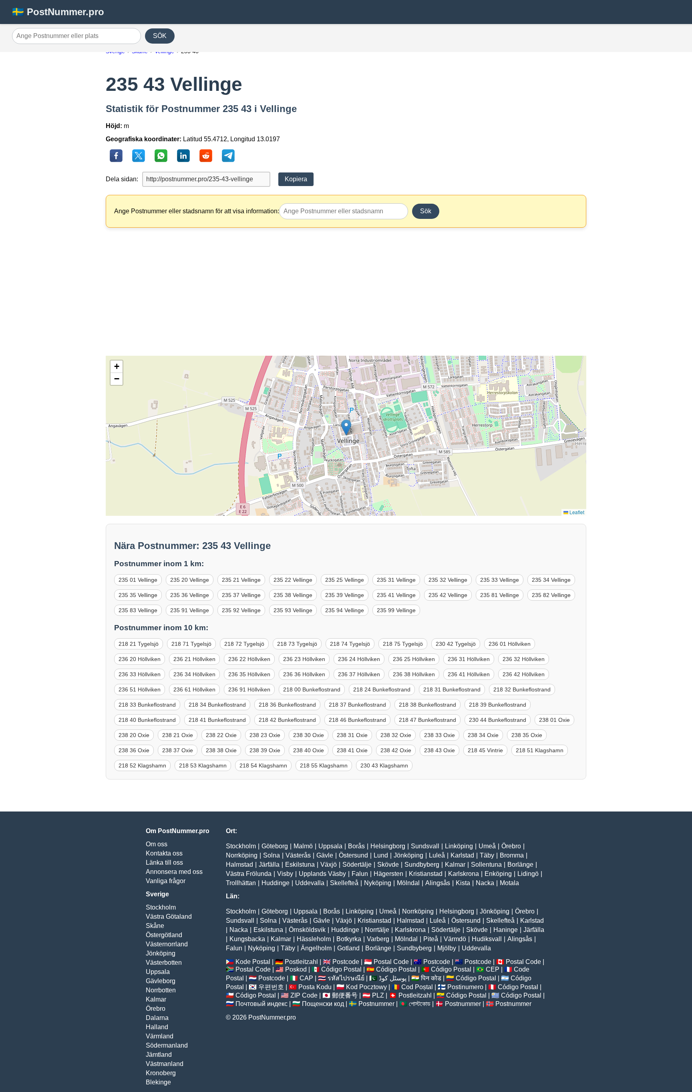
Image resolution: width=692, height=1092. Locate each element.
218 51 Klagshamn (539, 750)
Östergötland (164, 935)
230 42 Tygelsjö (456, 644)
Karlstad (462, 855)
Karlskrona (463, 873)
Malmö (303, 846)
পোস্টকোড (419, 1003)
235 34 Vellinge (551, 580)
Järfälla (269, 864)
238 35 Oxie (526, 735)
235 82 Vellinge (551, 595)
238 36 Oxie (134, 750)
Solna (271, 855)
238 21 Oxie (177, 735)
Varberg (378, 939)
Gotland (348, 948)
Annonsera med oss (174, 871)
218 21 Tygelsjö (139, 644)
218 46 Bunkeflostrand (357, 720)
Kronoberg (161, 1073)
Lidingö (528, 873)
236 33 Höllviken (140, 674)
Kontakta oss (164, 853)
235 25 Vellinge (344, 580)
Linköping (459, 846)
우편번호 (271, 987)
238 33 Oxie (439, 735)
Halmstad (239, 864)
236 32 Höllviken (524, 659)
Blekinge (158, 1082)
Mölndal (408, 883)
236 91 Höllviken (249, 689)
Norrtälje (377, 929)
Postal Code (391, 961)
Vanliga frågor (165, 881)
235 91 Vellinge (189, 610)
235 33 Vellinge (499, 580)
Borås (356, 846)
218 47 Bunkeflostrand (427, 720)
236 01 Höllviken (510, 644)
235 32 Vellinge (447, 580)
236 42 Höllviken (524, 674)
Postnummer (376, 1003)
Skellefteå (344, 883)
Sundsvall (425, 846)
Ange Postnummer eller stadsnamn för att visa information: (196, 211)
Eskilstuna (300, 864)
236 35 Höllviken (249, 674)
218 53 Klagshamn (203, 765)
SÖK (160, 35)
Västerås (298, 855)
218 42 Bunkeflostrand (287, 720)
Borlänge (520, 864)
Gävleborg (160, 981)
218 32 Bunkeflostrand (522, 689)
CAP (306, 978)
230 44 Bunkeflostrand (497, 720)
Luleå (437, 855)
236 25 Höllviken (414, 659)
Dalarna (157, 1017)
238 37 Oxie (177, 750)
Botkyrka (348, 939)
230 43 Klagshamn (384, 765)
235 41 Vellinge (396, 595)
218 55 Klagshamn (324, 765)
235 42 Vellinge (447, 595)
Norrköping (241, 855)
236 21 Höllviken (194, 659)
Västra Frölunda (249, 873)
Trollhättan (241, 883)
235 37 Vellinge (241, 595)
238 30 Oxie (308, 735)
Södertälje (357, 864)
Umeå (487, 846)
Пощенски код (323, 1003)
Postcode (345, 961)
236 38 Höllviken (414, 674)
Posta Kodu (315, 987)
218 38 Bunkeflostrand (427, 704)
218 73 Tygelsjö (297, 644)
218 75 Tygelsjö (403, 644)
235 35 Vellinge (138, 595)
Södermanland (167, 1045)
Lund (381, 855)
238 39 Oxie (264, 750)
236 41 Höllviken (469, 674)
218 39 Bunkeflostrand (497, 704)
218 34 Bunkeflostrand (217, 704)
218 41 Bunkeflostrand (217, 720)
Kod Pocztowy (366, 987)
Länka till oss (164, 862)
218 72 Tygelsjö (244, 644)
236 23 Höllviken (304, 659)
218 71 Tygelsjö (191, 644)
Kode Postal (252, 961)
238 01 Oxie (554, 720)
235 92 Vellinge (241, 610)
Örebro (155, 1008)
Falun (360, 873)
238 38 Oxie (221, 750)
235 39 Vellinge (344, 595)
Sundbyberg (421, 864)
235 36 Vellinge (189, 595)
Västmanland (164, 1063)
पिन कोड (431, 978)
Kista (463, 883)
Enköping (498, 873)
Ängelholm (316, 948)
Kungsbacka (247, 939)
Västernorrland (167, 944)
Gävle (324, 855)
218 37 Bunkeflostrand (357, 704)
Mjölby (446, 948)
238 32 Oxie (395, 735)
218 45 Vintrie (485, 750)
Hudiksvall (487, 939)
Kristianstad (426, 873)
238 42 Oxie (395, 750)
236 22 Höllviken (249, 659)
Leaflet (576, 512)
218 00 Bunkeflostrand (311, 689)
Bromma (512, 855)
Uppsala (158, 971)
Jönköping (160, 953)
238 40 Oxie (308, 750)
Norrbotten (161, 990)
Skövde (388, 864)
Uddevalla (309, 883)
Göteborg (275, 846)
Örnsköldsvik (307, 929)
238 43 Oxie (439, 750)
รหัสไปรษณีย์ (346, 978)
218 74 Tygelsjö (350, 644)
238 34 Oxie (483, 735)
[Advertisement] (346, 292)
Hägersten (388, 873)
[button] (346, 427)
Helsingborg (387, 846)
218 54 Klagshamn (263, 765)
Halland (157, 1027)
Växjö (328, 864)
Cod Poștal (417, 987)
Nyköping (377, 883)
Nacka (485, 883)
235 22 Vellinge (293, 580)
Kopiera (296, 179)
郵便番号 (345, 995)
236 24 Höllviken (359, 659)
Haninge (505, 929)
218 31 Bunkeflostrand (452, 689)
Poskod (296, 969)
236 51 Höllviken (140, 689)
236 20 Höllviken (140, 659)
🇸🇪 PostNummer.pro (58, 11)
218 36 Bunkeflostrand (287, 704)
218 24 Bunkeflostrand (381, 689)
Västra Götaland (169, 916)
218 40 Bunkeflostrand (147, 720)
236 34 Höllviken (194, 674)
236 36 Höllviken (304, 674)
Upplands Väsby (322, 873)
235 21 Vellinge (241, 580)
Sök (425, 211)
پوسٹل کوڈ (392, 978)
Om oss (156, 844)
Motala (509, 883)
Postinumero (465, 987)
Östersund (353, 855)
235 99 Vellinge (396, 610)
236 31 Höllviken (469, 659)
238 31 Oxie (352, 735)
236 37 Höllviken (359, 674)
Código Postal (341, 969)
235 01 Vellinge (138, 580)
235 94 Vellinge (344, 610)
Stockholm (161, 907)
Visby (285, 873)
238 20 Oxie (134, 735)
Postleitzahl (301, 961)
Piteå (430, 939)
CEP (492, 969)
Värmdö (455, 939)
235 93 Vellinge (293, 610)
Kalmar (156, 999)
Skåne (155, 925)
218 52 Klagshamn (142, 765)
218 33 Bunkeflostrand (147, 704)
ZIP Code (304, 995)
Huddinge (276, 883)
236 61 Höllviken (194, 689)
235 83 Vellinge (138, 610)
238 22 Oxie (221, 735)
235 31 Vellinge (396, 580)
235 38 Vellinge (293, 595)
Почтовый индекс (261, 1003)
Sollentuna (486, 864)
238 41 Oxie (352, 750)
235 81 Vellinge (499, 595)
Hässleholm (314, 939)
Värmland (159, 1036)
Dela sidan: (122, 179)
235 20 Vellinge (189, 580)
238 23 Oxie (264, 735)
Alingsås (437, 883)
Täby (487, 855)
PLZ (378, 995)
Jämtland (159, 1054)
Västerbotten (164, 962)
